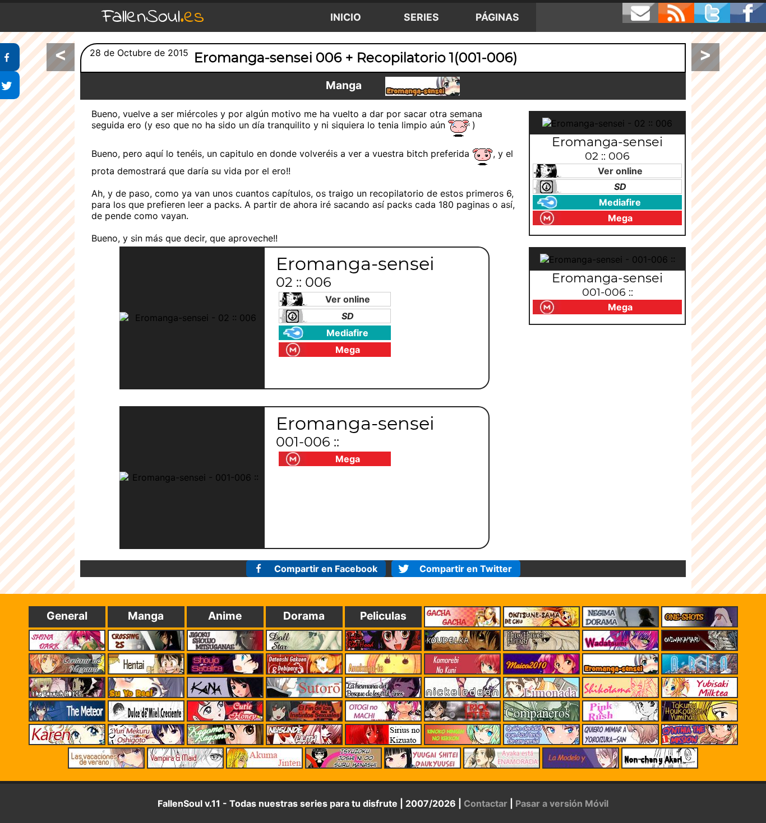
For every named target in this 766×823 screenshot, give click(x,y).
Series (421, 17)
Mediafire (347, 332)
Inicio (345, 17)
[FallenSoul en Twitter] (712, 13)
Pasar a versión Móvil (561, 803)
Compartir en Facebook (325, 568)
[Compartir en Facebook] (10, 57)
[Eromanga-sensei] (422, 86)
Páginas (497, 17)
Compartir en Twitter (465, 568)
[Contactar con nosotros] (640, 13)
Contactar (485, 803)
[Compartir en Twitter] (10, 85)
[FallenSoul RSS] (676, 13)
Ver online (347, 299)
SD (348, 316)
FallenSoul (153, 17)
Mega (347, 349)
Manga (344, 85)
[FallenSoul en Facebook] (748, 13)
